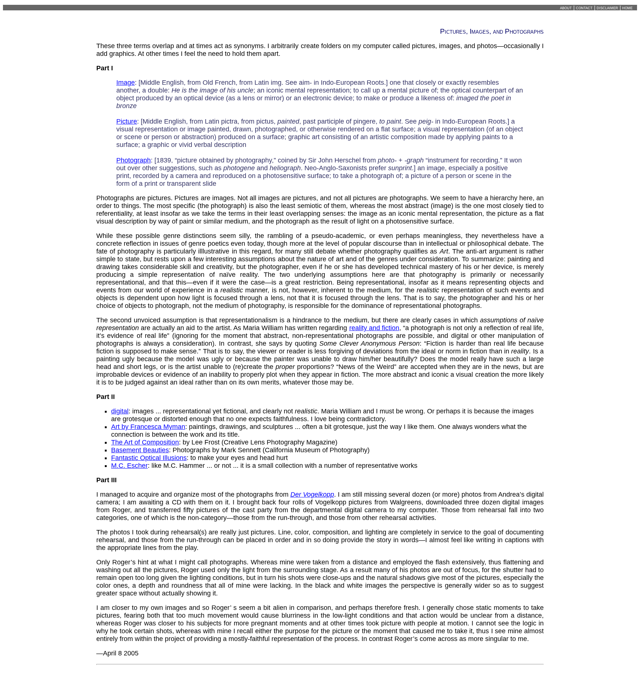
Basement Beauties (140, 450)
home (627, 7)
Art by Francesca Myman (148, 426)
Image (125, 82)
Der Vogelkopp (312, 494)
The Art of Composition (145, 442)
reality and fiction (374, 328)
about (566, 7)
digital (120, 411)
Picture (126, 121)
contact (584, 7)
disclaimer (607, 7)
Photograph (133, 160)
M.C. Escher (129, 465)
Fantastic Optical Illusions (149, 457)
